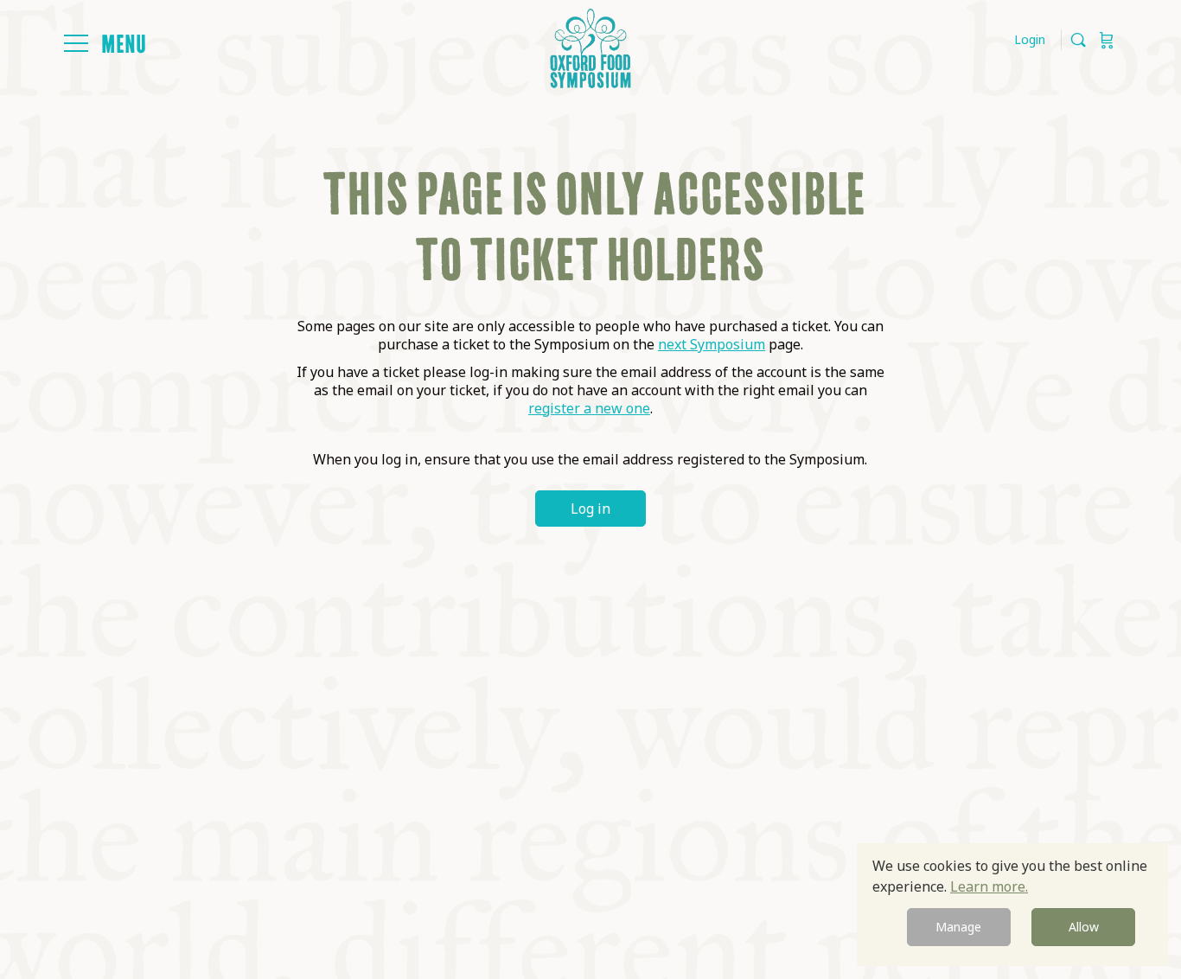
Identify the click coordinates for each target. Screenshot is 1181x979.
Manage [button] (958, 926)
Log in (590, 508)
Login (1029, 39)
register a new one (589, 408)
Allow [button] (1084, 926)
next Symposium (711, 344)
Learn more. (989, 886)
